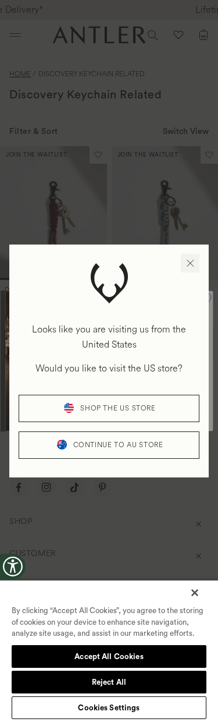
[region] (109, 650)
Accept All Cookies (108, 656)
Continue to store (118, 445)
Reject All (109, 682)
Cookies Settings (109, 708)
